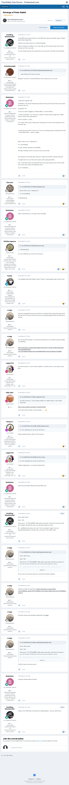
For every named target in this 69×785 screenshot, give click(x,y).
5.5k (10, 407)
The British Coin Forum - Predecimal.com (20, 2)
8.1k (11, 256)
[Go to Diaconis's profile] (10, 188)
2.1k (11, 80)
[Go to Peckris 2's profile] (10, 427)
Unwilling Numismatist (16, 19)
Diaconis (9, 182)
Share (51, 20)
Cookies (38, 779)
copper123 (10, 363)
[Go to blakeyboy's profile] (10, 103)
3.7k (10, 436)
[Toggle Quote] (20, 70)
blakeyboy (10, 97)
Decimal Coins (21, 21)
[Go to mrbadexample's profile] (10, 72)
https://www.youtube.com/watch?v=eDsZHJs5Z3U (32, 407)
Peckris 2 (9, 422)
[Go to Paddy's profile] (10, 281)
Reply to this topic (59, 27)
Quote (23, 59)
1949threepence (10, 241)
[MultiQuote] (19, 59)
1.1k (11, 51)
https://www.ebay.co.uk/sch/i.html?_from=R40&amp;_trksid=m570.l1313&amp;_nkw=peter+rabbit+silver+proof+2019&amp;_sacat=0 (42, 590)
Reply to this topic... (17, 747)
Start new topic (43, 27)
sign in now (40, 741)
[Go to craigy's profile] (10, 316)
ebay (47, 615)
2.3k (10, 290)
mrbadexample (9, 66)
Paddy (9, 276)
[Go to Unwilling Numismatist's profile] (5, 20)
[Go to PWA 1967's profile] (10, 398)
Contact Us (31, 779)
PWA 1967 (9, 393)
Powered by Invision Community (34, 782)
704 (10, 197)
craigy (9, 310)
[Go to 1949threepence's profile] (10, 247)
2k (10, 111)
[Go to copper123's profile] (10, 369)
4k (10, 377)
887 (10, 324)
